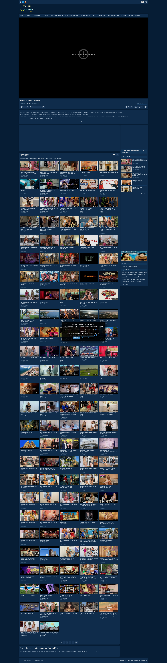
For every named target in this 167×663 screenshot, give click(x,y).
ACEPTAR (76, 337)
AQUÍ (95, 329)
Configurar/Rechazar (87, 337)
